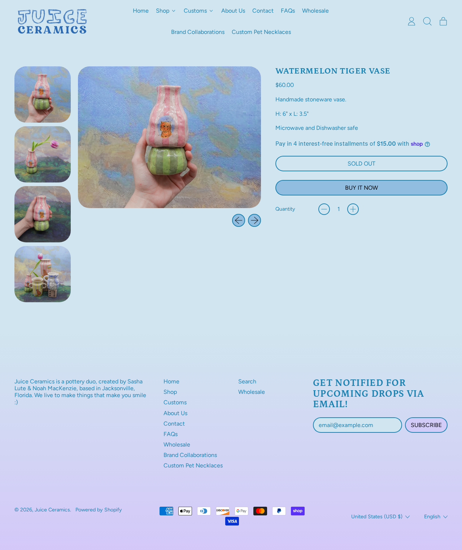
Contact (263, 10)
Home (141, 10)
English (432, 516)
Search (247, 381)
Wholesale (315, 10)
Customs (175, 402)
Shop (170, 391)
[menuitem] (42, 94)
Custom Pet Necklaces (261, 31)
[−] (324, 209)
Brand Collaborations (198, 31)
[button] (427, 21)
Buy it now (361, 187)
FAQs (288, 10)
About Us (233, 10)
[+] (353, 209)
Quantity (285, 209)
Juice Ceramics (52, 509)
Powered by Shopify (98, 509)
